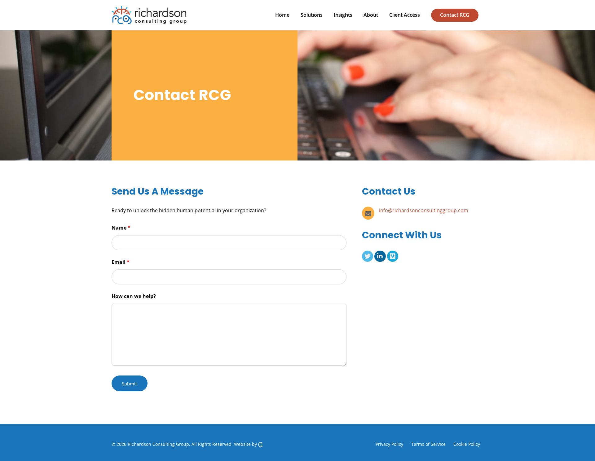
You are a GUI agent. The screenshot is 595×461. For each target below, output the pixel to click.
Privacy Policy (389, 444)
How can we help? (134, 296)
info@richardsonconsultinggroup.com (423, 210)
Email (121, 262)
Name (121, 227)
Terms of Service (428, 444)
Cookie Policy (466, 444)
